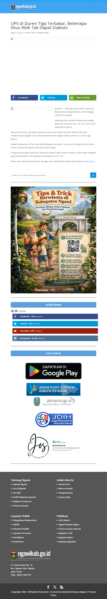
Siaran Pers (64, 484)
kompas (90, 161)
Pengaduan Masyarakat (25, 520)
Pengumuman (42, 32)
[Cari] (93, 175)
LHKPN (16, 524)
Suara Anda (64, 497)
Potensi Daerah (20, 505)
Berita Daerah (66, 488)
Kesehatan (18, 541)
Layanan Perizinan (22, 533)
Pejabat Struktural (22, 501)
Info (33, 32)
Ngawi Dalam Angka (69, 524)
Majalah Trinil (65, 533)
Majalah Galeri (66, 537)
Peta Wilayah (19, 488)
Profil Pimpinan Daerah (24, 497)
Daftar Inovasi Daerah (70, 528)
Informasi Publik (21, 528)
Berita (27, 32)
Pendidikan (18, 537)
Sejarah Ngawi (20, 484)
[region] (53, 240)
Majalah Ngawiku (67, 541)
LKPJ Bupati (64, 520)
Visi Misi (17, 492)
